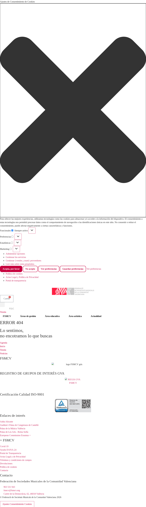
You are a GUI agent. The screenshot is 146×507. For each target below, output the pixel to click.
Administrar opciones (15, 253)
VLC (11, 308)
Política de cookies (14, 274)
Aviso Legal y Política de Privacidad (22, 277)
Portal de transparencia (16, 280)
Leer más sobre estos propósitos (20, 264)
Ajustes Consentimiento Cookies (17, 504)
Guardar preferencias (72, 269)
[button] (73, 110)
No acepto (30, 269)
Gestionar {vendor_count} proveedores (23, 260)
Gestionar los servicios (16, 257)
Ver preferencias (49, 269)
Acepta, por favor (11, 269)
